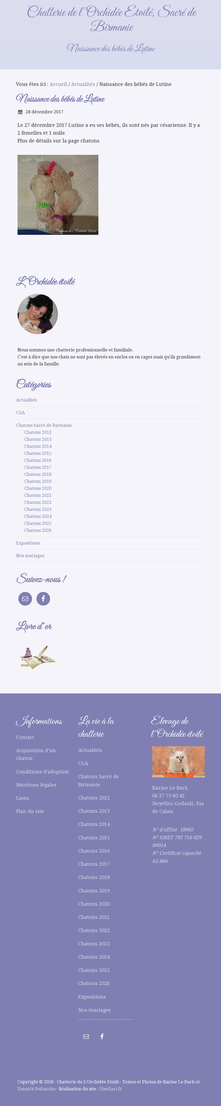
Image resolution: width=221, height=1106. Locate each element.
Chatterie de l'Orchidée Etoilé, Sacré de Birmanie (111, 20)
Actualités (26, 400)
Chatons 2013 (37, 439)
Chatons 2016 (37, 460)
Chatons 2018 (37, 474)
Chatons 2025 (37, 523)
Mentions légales (36, 785)
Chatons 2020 (37, 488)
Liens (22, 798)
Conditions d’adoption (42, 771)
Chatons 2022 (37, 502)
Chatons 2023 (37, 509)
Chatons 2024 (37, 516)
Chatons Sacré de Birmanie (44, 425)
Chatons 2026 (37, 530)
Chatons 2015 (37, 453)
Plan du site (30, 811)
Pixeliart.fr (110, 1088)
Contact (25, 737)
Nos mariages (30, 555)
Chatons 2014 (37, 446)
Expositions (28, 543)
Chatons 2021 (37, 495)
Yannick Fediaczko (37, 1088)
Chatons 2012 (37, 432)
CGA (20, 412)
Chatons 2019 (37, 481)
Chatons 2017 (37, 467)
